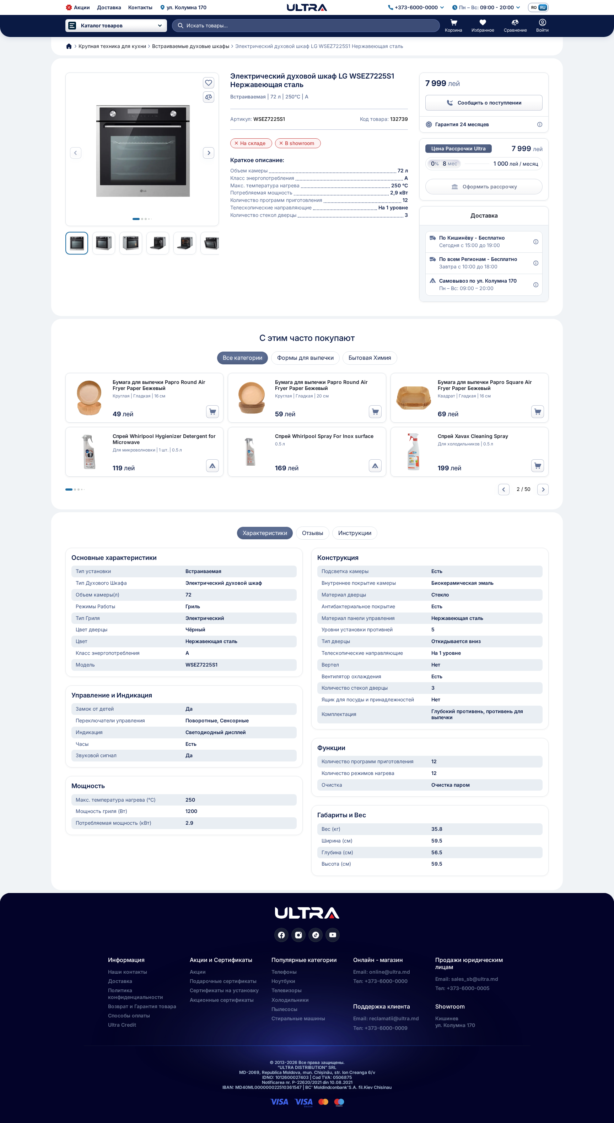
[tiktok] (315, 935)
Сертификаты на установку (224, 990)
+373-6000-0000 (386, 981)
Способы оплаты (129, 1015)
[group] (242, 357)
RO (534, 7)
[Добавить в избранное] (208, 83)
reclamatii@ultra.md (394, 1018)
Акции (198, 972)
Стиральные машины (298, 1018)
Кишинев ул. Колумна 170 (455, 1021)
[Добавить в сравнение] (208, 97)
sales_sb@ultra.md (474, 979)
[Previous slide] (504, 489)
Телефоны (284, 972)
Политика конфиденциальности (135, 993)
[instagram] (298, 935)
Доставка (120, 981)
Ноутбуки (283, 981)
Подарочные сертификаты (223, 981)
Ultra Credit (122, 1025)
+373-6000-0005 (468, 988)
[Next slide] (208, 153)
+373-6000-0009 (386, 1028)
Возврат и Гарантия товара (142, 1006)
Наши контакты (127, 972)
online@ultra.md (389, 972)
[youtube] (332, 935)
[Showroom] (212, 465)
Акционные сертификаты (222, 1000)
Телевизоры (286, 990)
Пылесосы (284, 1009)
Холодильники (290, 1000)
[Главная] (307, 7)
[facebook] (281, 935)
